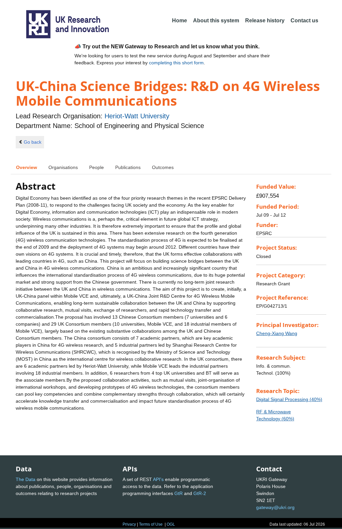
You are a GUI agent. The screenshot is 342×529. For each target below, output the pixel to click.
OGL (171, 524)
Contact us (304, 20)
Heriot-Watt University (137, 116)
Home (179, 20)
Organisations (63, 167)
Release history (265, 20)
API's (158, 479)
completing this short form (176, 62)
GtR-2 (199, 493)
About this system (216, 20)
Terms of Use (151, 524)
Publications (128, 167)
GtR (178, 493)
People (96, 167)
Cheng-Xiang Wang (276, 333)
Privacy (129, 524)
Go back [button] (32, 142)
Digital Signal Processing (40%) (289, 399)
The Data (25, 479)
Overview (26, 167)
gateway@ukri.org (275, 507)
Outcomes (163, 167)
